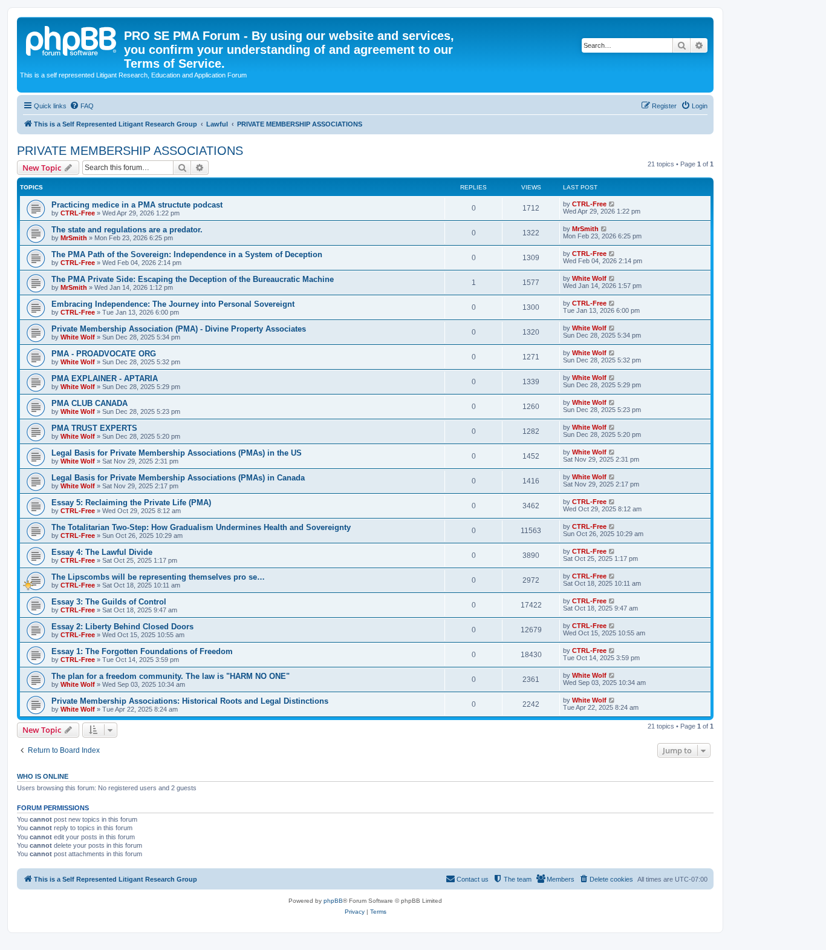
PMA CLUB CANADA (89, 403)
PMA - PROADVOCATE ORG (103, 353)
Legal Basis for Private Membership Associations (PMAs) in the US (176, 452)
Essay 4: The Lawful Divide (101, 552)
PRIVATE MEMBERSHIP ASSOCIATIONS (130, 150)
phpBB (333, 900)
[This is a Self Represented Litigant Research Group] (72, 39)
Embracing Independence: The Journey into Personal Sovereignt (172, 304)
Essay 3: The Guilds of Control (108, 601)
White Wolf (589, 278)
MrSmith (73, 237)
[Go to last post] (612, 204)
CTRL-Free (77, 213)
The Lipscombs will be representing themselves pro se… (158, 576)
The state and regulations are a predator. (127, 229)
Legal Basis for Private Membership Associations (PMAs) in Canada (178, 477)
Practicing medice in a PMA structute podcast (137, 204)
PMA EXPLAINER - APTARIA (104, 378)
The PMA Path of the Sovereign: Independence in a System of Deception (186, 254)
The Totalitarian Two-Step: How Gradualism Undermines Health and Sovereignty (201, 527)
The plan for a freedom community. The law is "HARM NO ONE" (170, 676)
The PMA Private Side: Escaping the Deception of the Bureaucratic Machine (192, 279)
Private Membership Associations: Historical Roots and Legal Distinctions (189, 701)
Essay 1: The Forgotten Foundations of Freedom (142, 651)
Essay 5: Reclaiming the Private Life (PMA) (131, 502)
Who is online (42, 776)
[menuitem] (82, 106)
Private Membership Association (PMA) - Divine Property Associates (178, 328)
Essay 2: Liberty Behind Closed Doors (122, 626)
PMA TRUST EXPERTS (94, 428)
